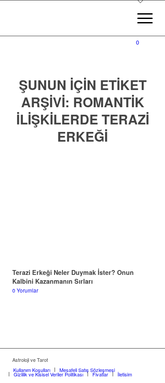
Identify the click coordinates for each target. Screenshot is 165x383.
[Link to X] (132, 359)
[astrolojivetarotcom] (68, 18)
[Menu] (140, 18)
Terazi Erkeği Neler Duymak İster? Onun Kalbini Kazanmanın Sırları (73, 276)
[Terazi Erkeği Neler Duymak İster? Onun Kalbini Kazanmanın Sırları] (82, 208)
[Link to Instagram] (146, 359)
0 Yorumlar (25, 290)
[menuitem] (140, 18)
